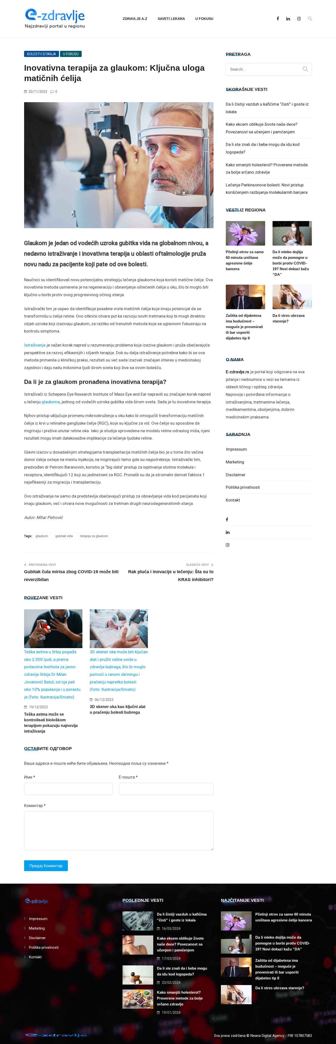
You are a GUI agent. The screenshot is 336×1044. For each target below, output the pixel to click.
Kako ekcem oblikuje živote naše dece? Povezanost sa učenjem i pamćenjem (180, 944)
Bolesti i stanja (41, 54)
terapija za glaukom (94, 536)
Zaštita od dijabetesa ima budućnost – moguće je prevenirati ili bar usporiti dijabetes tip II (244, 326)
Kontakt (233, 500)
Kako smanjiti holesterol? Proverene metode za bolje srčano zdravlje (180, 998)
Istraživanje (35, 345)
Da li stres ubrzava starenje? (289, 318)
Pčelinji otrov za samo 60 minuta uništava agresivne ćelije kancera (245, 260)
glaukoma (51, 401)
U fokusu (204, 19)
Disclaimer (235, 474)
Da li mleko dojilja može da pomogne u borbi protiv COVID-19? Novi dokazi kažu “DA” (291, 263)
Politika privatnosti (243, 487)
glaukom (41, 536)
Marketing (235, 461)
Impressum (236, 449)
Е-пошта (128, 777)
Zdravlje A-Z (135, 19)
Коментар (35, 805)
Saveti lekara (171, 19)
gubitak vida (64, 536)
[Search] (305, 69)
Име (29, 777)
